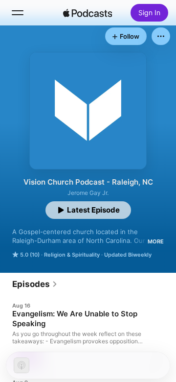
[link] (35, 284)
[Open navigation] (17, 13)
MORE (156, 241)
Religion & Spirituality (72, 254)
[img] (87, 13)
